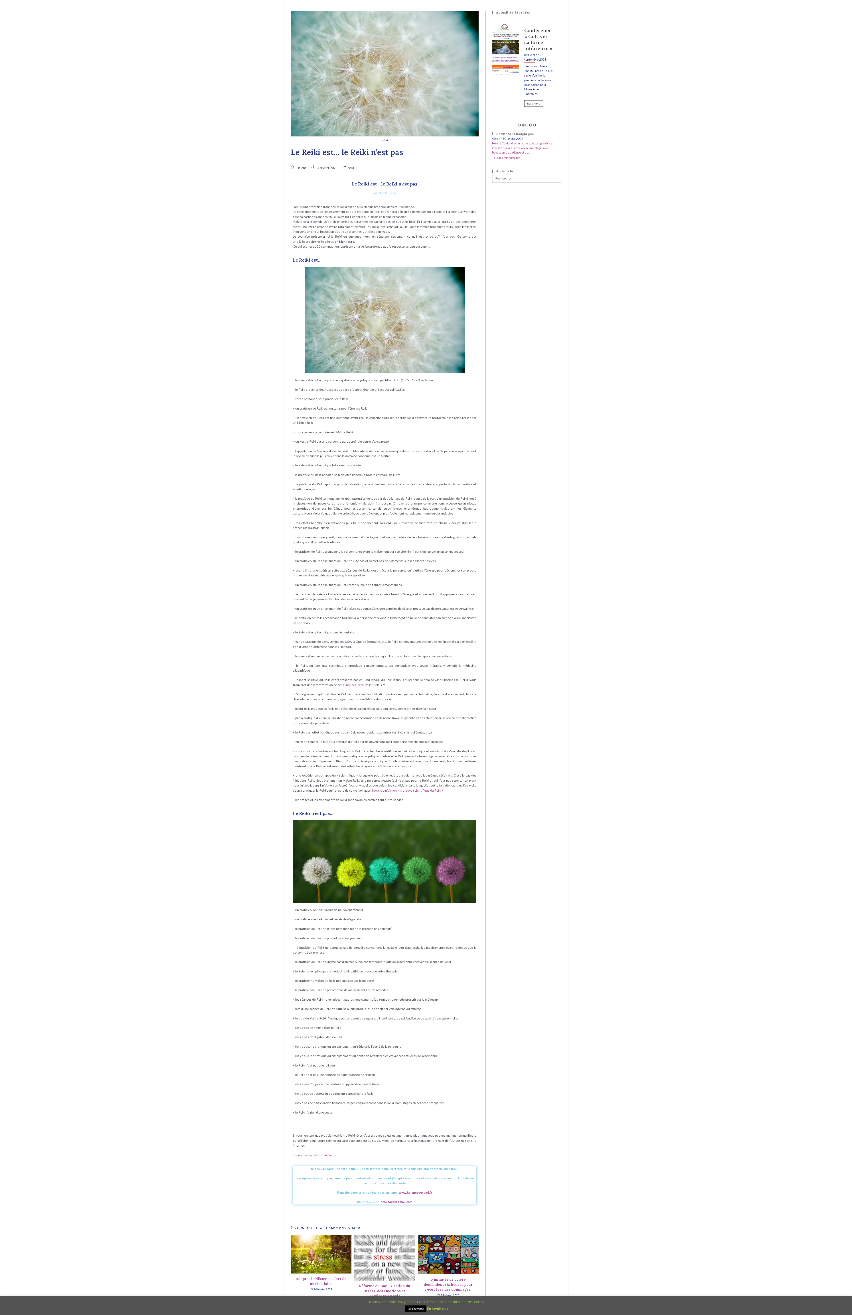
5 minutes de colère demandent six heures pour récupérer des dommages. (448, 1284)
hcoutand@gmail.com (396, 1202)
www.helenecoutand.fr (415, 1192)
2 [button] (523, 125)
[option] (526, 63)
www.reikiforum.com (319, 1155)
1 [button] (519, 125)
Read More (533, 93)
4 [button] (530, 125)
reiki (351, 168)
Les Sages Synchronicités (538, 36)
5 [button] (534, 125)
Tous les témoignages (506, 158)
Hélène (301, 168)
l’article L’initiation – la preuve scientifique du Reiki (406, 790)
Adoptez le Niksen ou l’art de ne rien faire (321, 1281)
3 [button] (526, 125)
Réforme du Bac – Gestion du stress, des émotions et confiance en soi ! (384, 1290)
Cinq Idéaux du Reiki (357, 685)
